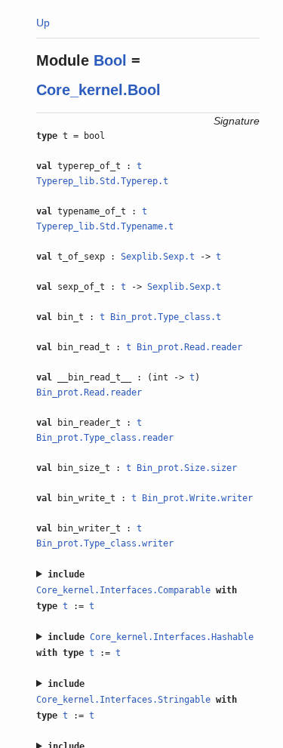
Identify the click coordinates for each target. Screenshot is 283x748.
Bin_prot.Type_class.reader (105, 437)
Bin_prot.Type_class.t (165, 317)
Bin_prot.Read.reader (189, 347)
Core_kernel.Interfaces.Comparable (123, 590)
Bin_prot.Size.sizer (187, 468)
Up (43, 23)
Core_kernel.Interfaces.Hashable (172, 637)
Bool (110, 60)
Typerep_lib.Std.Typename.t (105, 226)
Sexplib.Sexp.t (158, 256)
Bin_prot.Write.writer (197, 498)
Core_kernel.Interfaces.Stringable (123, 699)
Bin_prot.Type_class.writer (105, 543)
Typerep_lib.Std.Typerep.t (102, 181)
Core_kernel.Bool (98, 90)
